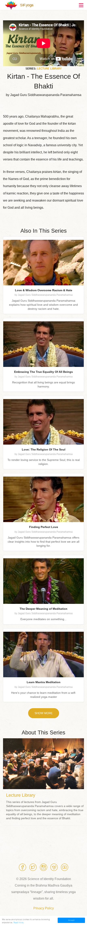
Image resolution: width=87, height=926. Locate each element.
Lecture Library (49, 68)
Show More (44, 713)
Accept (71, 920)
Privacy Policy (43, 908)
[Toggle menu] (80, 5)
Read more (18, 922)
